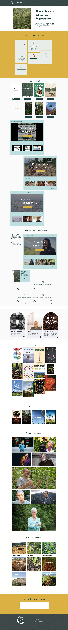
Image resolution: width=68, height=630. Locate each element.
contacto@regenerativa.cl (38, 617)
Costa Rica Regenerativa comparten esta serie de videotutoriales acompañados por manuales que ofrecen (16, 240)
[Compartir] (40, 121)
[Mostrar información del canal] (42, 121)
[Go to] (24, 336)
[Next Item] (54, 417)
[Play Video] (17, 148)
